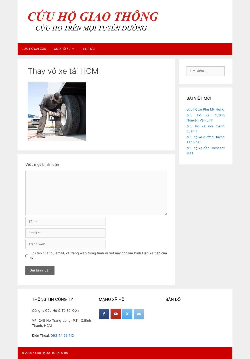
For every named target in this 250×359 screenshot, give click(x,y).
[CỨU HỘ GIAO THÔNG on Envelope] (139, 314)
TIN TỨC (88, 49)
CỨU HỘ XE (62, 49)
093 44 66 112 (62, 336)
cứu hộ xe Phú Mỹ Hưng (205, 109)
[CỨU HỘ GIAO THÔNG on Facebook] (104, 314)
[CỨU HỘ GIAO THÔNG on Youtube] (116, 314)
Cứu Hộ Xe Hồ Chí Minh (51, 353)
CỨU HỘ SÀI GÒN (33, 49)
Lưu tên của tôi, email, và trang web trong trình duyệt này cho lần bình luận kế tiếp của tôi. (98, 255)
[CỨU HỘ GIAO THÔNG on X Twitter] (127, 314)
